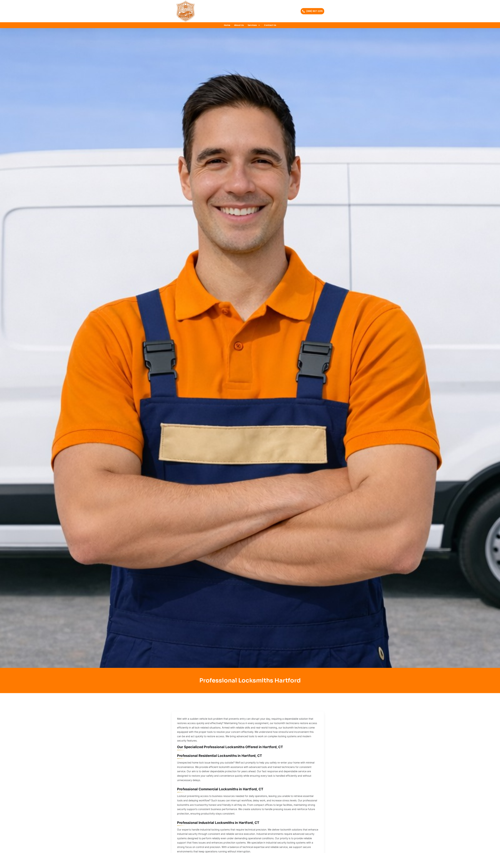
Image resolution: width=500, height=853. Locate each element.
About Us (239, 25)
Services (252, 25)
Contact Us (270, 25)
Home (227, 25)
